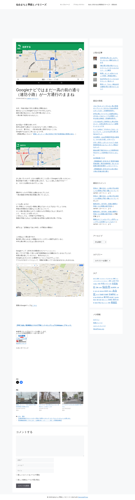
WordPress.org (98, 329)
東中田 (106, 297)
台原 (98, 291)
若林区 (110, 299)
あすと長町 (96, 278)
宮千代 (97, 294)
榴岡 (98, 299)
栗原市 (94, 299)
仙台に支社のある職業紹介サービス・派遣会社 (102, 4)
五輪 (97, 287)
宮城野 (106, 294)
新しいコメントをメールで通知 (29, 475)
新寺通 (99, 297)
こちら (34, 305)
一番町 (109, 281)
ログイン (96, 320)
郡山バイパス (105, 302)
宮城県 (102, 294)
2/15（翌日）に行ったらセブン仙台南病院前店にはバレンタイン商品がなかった (105, 145)
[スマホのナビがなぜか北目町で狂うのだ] (72, 398)
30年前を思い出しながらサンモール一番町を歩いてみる (109, 60)
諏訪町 (96, 302)
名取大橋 (102, 291)
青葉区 (114, 302)
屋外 (23, 416)
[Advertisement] (67, 23)
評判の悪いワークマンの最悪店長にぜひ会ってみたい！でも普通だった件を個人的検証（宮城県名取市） (105, 116)
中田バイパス (106, 284)
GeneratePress (83, 497)
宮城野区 (112, 294)
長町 (109, 302)
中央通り (95, 283)
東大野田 (117, 297)
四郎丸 (110, 291)
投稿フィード (98, 323)
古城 (96, 291)
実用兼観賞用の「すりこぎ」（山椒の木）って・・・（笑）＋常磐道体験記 (40, 420)
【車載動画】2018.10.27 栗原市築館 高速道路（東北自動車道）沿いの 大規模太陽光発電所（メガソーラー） (106, 163)
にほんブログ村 (21, 339)
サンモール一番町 (111, 278)
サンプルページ (65, 4)
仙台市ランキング (21, 343)
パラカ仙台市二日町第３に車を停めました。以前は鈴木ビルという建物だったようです (105, 124)
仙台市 (106, 286)
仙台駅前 (113, 287)
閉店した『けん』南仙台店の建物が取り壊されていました (109, 86)
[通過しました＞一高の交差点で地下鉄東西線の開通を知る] (26, 398)
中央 (117, 281)
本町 (102, 297)
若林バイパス (105, 299)
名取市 (106, 291)
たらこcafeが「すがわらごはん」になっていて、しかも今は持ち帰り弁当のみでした (105, 131)
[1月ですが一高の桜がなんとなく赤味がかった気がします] (49, 398)
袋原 (114, 299)
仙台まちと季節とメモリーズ (31, 4)
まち (19, 416)
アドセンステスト (78, 4)
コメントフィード (99, 326)
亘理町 (100, 287)
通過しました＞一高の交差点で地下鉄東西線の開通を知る (53, 134)
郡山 (99, 302)
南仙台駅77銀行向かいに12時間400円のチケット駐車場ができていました (105, 152)
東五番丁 (111, 297)
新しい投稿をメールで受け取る (29, 480)
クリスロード (103, 278)
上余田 (113, 281)
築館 (100, 299)
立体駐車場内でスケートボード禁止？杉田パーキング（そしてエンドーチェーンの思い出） (44, 418)
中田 (99, 284)
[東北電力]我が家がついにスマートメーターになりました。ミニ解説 (109, 68)
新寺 (96, 297)
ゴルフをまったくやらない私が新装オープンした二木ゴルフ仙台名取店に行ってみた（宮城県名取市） (105, 108)
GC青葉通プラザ (99, 158)
